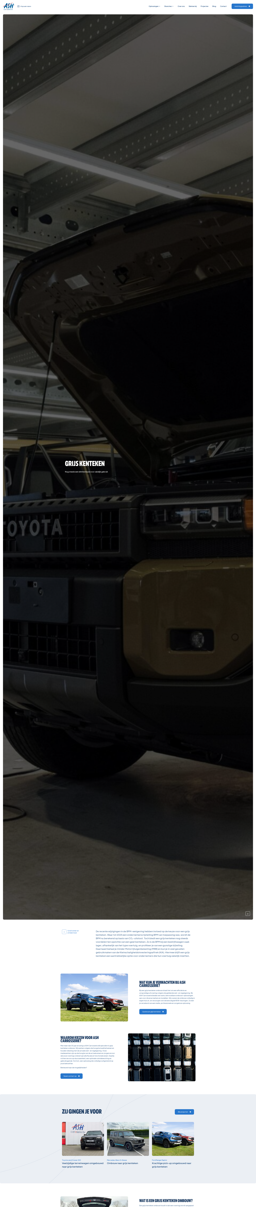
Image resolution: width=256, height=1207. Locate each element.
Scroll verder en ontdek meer (73, 932)
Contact (223, 6)
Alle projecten (183, 1112)
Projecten (204, 6)
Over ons (181, 6)
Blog (214, 6)
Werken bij (193, 6)
